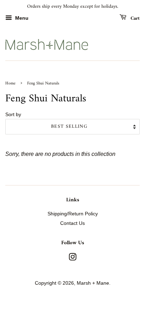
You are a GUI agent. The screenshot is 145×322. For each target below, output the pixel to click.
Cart (134, 18)
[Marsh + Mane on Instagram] (72, 258)
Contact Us (72, 223)
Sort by (13, 114)
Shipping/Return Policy (73, 213)
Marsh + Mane (93, 283)
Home (10, 83)
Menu (21, 18)
